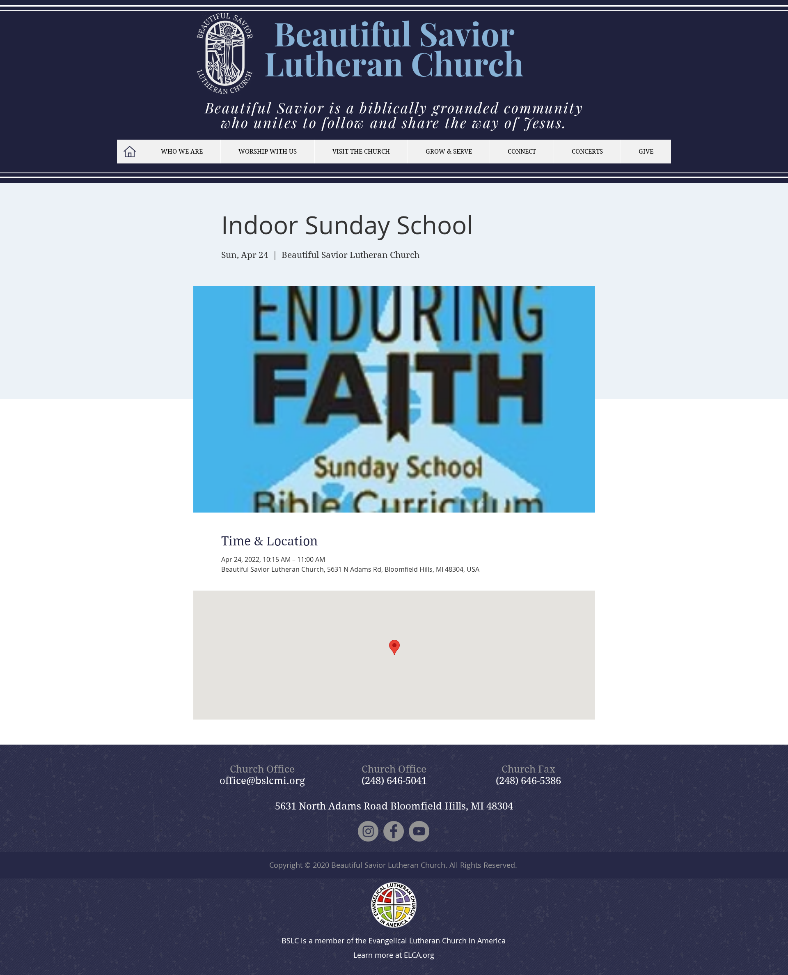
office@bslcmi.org (262, 780)
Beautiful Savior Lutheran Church (388, 865)
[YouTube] (419, 831)
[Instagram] (368, 831)
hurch (479, 63)
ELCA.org (419, 955)
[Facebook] (393, 831)
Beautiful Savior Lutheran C (389, 48)
